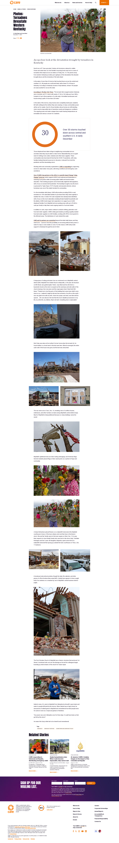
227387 (60, 786)
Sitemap (33, 838)
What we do (58, 2)
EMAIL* (76, 780)
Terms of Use (26, 838)
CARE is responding (65, 166)
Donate (75, 819)
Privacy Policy (68, 792)
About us (66, 2)
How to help (88, 2)
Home (14, 9)
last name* (65, 780)
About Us (75, 817)
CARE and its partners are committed (44, 220)
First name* (54, 780)
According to (43, 92)
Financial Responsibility (101, 818)
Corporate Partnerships (101, 808)
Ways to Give (76, 811)
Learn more (49, 809)
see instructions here (30, 828)
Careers (97, 805)
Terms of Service (55, 795)
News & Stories (22, 9)
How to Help (76, 808)
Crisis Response (31, 9)
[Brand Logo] (15, 2)
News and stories (77, 2)
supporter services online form (22, 826)
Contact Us (98, 821)
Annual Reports (99, 811)
